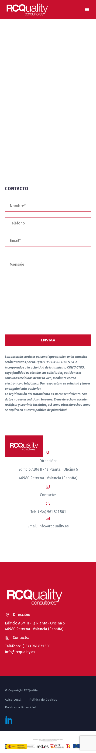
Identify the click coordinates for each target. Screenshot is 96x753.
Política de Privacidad (20, 707)
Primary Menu (87, 9)
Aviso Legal (13, 700)
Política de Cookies (43, 700)
